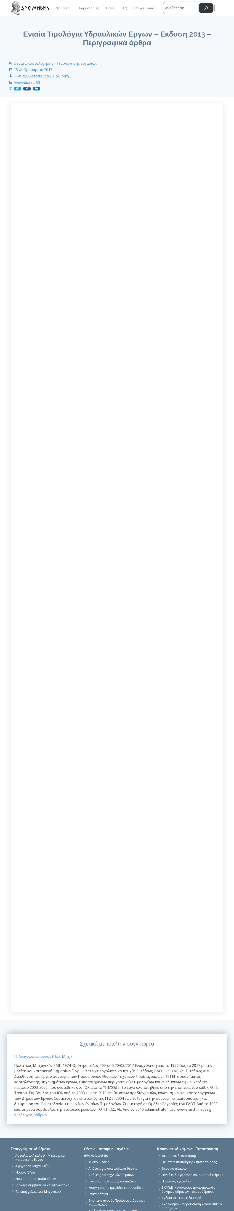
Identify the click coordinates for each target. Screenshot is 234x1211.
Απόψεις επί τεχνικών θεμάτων (111, 1175)
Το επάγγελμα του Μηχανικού (38, 1192)
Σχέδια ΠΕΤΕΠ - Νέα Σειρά (181, 1198)
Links (110, 8)
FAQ (124, 8)
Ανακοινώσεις (98, 1162)
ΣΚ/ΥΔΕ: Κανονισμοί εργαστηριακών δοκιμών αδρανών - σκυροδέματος (188, 1189)
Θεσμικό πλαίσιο (174, 1168)
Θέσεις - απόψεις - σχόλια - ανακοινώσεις (107, 1152)
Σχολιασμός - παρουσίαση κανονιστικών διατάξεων (192, 1206)
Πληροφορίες (88, 8)
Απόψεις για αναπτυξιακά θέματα (112, 1168)
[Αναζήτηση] (206, 8)
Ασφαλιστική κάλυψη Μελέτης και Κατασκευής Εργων (40, 1157)
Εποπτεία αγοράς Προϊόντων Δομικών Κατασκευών (116, 1202)
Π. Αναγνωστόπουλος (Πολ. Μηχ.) (42, 76)
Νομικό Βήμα (25, 1172)
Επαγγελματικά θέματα (31, 1149)
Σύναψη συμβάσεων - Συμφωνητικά (42, 1185)
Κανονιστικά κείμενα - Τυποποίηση (187, 1149)
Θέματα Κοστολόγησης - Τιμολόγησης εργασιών (55, 63)
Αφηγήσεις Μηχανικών (32, 1166)
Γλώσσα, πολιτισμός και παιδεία (112, 1181)
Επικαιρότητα (98, 1194)
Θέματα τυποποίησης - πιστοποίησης (189, 1162)
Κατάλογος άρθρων (30, 1114)
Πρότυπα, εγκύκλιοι (176, 1181)
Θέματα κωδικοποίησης (179, 1156)
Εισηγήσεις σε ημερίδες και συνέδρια (116, 1188)
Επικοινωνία (144, 8)
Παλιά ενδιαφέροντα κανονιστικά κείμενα (192, 1175)
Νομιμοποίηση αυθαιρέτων (35, 1179)
